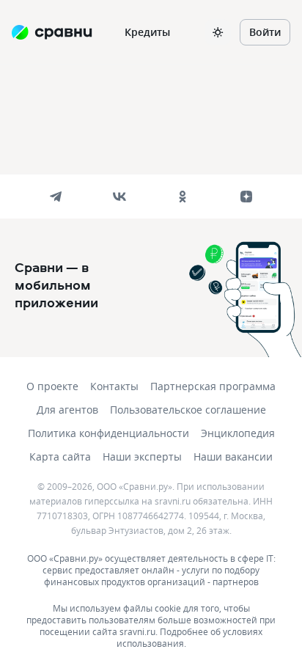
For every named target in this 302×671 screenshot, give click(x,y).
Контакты (114, 386)
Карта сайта (60, 456)
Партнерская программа (213, 386)
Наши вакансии (233, 456)
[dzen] (246, 196)
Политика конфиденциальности (108, 433)
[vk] (119, 196)
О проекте (52, 386)
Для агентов (67, 410)
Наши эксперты (142, 456)
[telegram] (55, 196)
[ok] (182, 196)
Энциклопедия (238, 433)
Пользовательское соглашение (188, 410)
